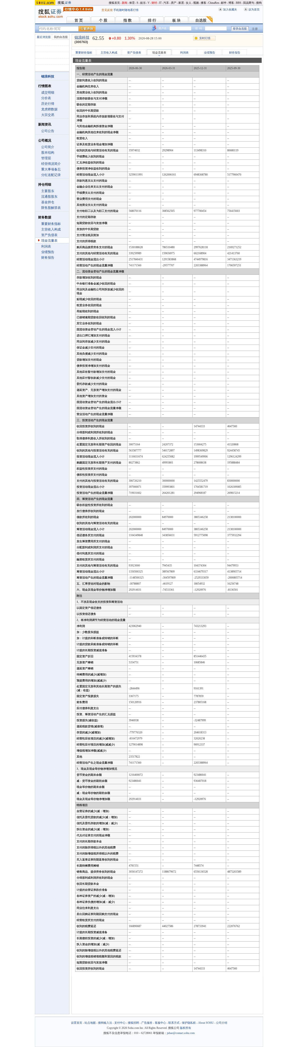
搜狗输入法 (105, 1022)
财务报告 (47, 257)
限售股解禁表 (51, 208)
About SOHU (206, 1022)
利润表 (46, 246)
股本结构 (47, 152)
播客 (203, 2)
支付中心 (119, 1022)
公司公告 (47, 131)
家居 (181, 2)
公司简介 (47, 147)
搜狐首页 (114, 2)
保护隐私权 (189, 1022)
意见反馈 (107, 10)
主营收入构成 (51, 229)
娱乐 (143, 2)
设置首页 (76, 1022)
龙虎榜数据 (49, 109)
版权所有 (185, 1028)
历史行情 (47, 103)
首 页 (78, 20)
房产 (173, 2)
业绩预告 (47, 252)
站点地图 (90, 1022)
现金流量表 (49, 240)
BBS (238, 2)
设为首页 (254, 9)
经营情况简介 (51, 164)
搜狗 (259, 2)
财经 (154, 2)
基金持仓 (47, 202)
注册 (255, 28)
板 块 (176, 20)
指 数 (127, 20)
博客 (231, 2)
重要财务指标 (51, 224)
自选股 (201, 20)
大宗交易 (47, 115)
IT (160, 2)
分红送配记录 (51, 175)
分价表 (46, 98)
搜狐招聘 (133, 1022)
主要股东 (47, 191)
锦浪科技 (81, 37)
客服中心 (160, 1022)
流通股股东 (49, 196)
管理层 (46, 158)
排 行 (152, 20)
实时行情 (204, 38)
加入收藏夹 (230, 9)
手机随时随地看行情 (126, 10)
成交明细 (47, 92)
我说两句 (248, 2)
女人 (188, 2)
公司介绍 (221, 1022)
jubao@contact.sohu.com (181, 1033)
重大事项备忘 (51, 169)
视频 (196, 2)
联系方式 (173, 1022)
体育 (132, 2)
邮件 (224, 2)
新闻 (124, 2)
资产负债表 (49, 235)
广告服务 (146, 1022)
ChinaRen (213, 2)
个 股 (103, 20)
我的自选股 (61, 37)
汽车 (166, 2)
